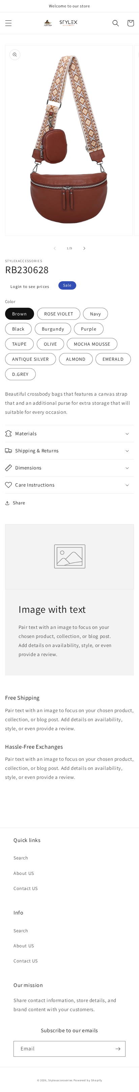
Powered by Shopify (88, 1080)
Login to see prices (30, 286)
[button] (8, 23)
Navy (95, 314)
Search (20, 858)
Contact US (25, 888)
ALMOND (76, 359)
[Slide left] (54, 248)
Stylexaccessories (60, 1080)
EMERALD (113, 359)
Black (18, 329)
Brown (19, 314)
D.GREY (20, 374)
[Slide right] (84, 248)
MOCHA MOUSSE (92, 344)
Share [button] (19, 503)
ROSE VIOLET (58, 314)
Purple (88, 329)
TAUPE (19, 344)
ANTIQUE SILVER (30, 359)
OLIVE (50, 344)
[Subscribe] (117, 1049)
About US (23, 873)
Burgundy (53, 329)
